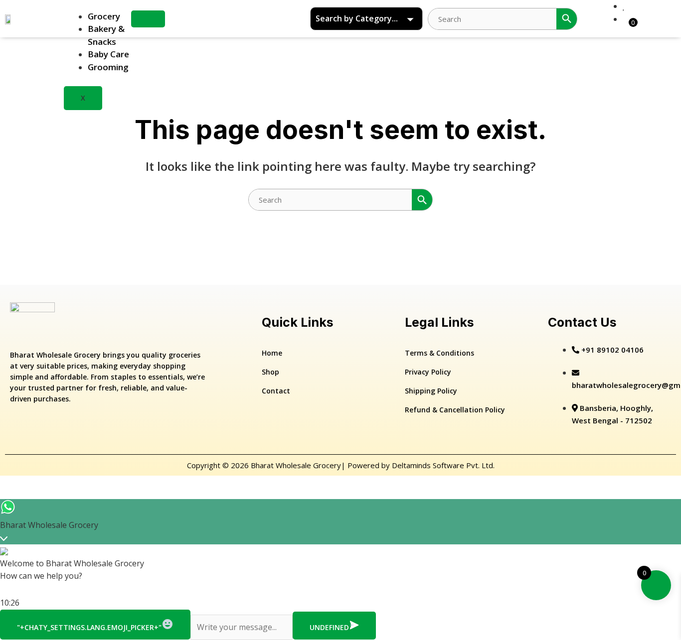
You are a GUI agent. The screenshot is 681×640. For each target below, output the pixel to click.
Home (272, 353)
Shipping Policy (431, 390)
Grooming (108, 67)
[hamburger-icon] (148, 18)
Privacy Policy (428, 372)
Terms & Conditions (439, 353)
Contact (276, 390)
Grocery (104, 16)
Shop (270, 372)
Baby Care (108, 54)
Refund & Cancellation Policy (455, 409)
